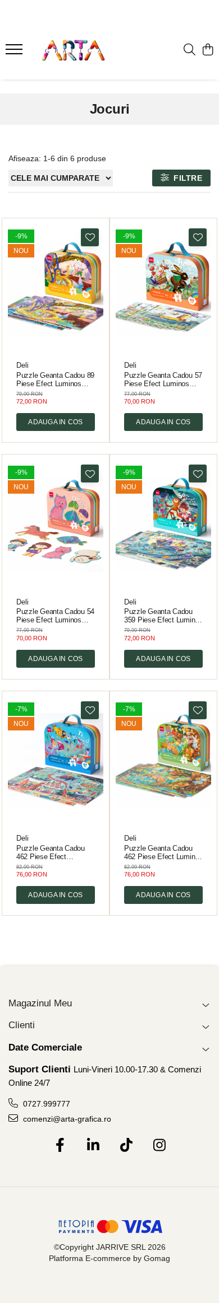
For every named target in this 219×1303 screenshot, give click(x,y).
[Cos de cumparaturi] (207, 50)
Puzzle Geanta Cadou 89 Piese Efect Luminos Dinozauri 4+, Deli (55, 379)
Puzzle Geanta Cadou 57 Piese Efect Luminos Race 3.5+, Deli (163, 379)
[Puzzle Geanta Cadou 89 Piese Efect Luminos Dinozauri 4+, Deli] (55, 288)
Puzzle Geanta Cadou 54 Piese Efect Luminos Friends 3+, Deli (55, 615)
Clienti (21, 1025)
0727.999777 (45, 1103)
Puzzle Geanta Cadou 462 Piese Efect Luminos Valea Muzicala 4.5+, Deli (163, 852)
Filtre (185, 178)
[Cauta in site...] (189, 50)
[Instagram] (159, 1146)
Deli (22, 365)
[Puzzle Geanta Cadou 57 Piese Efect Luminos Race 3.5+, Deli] (163, 288)
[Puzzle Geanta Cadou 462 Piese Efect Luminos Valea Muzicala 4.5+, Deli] (163, 761)
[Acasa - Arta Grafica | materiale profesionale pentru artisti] (73, 50)
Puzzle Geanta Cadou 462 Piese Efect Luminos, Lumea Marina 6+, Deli (53, 852)
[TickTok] (126, 1146)
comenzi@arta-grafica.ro (66, 1118)
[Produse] (15, 52)
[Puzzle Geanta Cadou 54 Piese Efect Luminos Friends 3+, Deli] (55, 524)
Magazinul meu (40, 1003)
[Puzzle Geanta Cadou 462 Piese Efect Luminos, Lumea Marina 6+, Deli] (55, 761)
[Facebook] (60, 1146)
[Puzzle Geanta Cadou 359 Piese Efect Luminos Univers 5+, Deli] (163, 524)
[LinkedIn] (93, 1146)
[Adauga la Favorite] (90, 237)
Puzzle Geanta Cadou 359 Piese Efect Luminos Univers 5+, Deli (163, 615)
